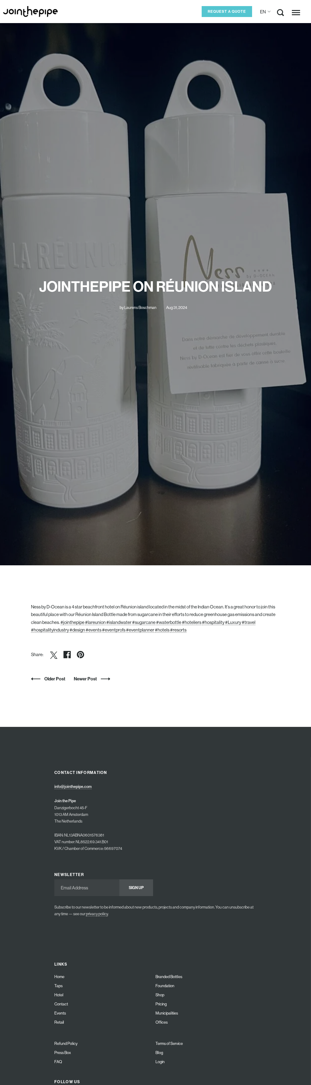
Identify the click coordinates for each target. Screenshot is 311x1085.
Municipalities (167, 1013)
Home (59, 976)
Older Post (54, 679)
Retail (59, 1022)
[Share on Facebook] (67, 654)
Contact (61, 1004)
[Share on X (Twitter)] (53, 654)
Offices (162, 1022)
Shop (160, 995)
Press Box (62, 1052)
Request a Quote (227, 11)
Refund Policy (65, 1043)
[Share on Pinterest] (80, 654)
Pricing (161, 1004)
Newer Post (86, 679)
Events (60, 1013)
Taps (58, 986)
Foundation (165, 986)
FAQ (58, 1061)
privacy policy (97, 914)
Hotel (58, 995)
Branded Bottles (169, 976)
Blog (159, 1052)
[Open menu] (296, 12)
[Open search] (280, 14)
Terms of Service (169, 1043)
